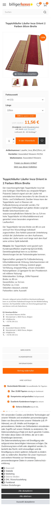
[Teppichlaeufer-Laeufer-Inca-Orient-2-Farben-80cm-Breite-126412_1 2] (25, 83)
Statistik (9, 471)
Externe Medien (12, 476)
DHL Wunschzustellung (16, 479)
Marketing (10, 474)
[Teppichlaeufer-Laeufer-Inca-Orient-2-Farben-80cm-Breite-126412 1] (16, 83)
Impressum (41, 455)
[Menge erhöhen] (13, 139)
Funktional (10, 482)
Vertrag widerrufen (25, 370)
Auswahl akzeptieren (25, 502)
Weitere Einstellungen (11, 485)
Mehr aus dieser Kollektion (25, 167)
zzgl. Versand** (29, 129)
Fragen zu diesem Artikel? (25, 163)
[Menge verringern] (13, 142)
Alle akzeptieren (25, 491)
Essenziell (10, 468)
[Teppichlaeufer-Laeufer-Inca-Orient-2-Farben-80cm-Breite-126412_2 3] (35, 83)
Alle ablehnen (25, 496)
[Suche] (45, 12)
